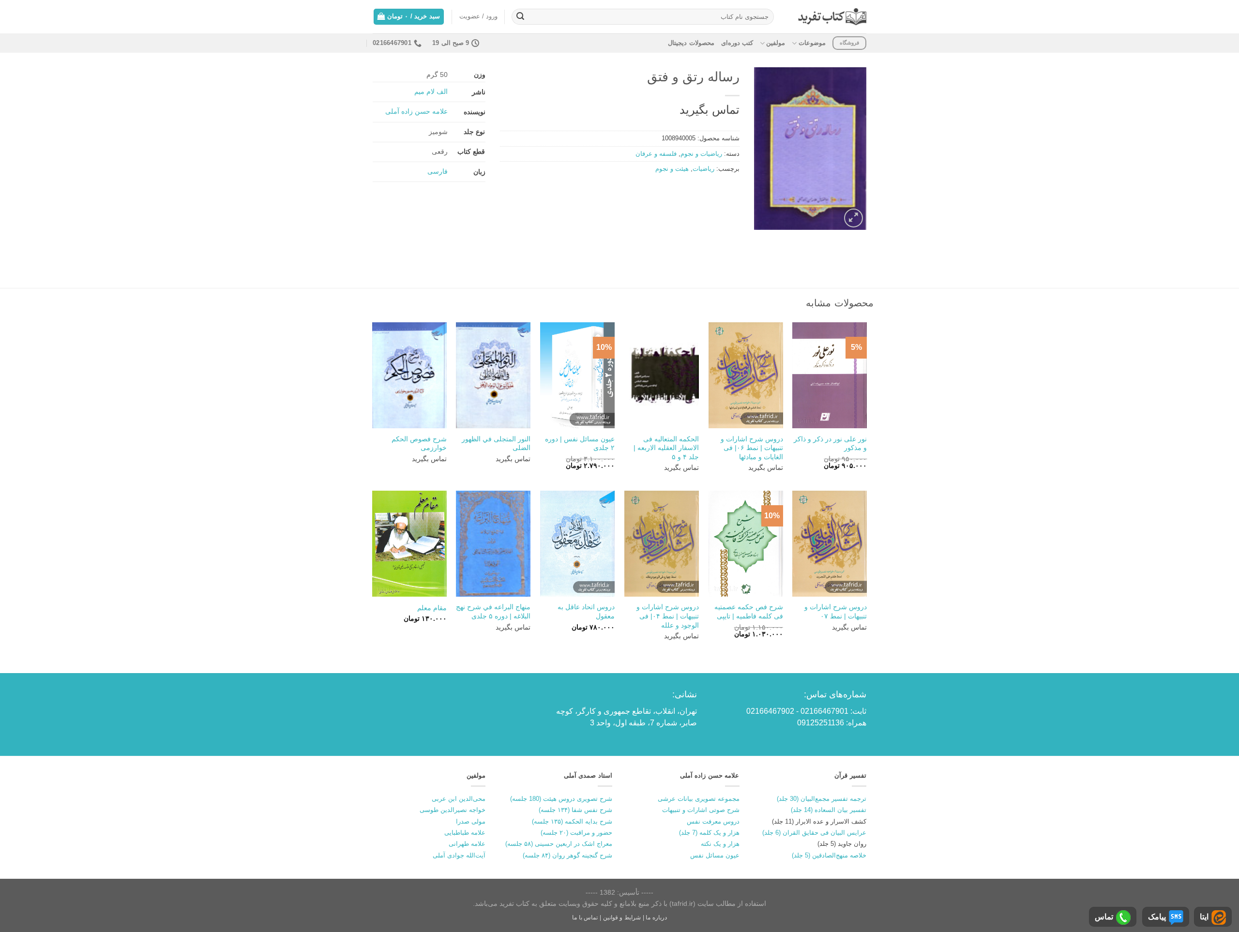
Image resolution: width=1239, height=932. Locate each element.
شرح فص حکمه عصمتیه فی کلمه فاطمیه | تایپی (748, 611)
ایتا (1204, 917)
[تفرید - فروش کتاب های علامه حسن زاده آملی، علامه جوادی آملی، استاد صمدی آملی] (832, 16)
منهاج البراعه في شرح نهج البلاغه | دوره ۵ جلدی (493, 611)
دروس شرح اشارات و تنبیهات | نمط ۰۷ (835, 611)
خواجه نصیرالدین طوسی (452, 809)
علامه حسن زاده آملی (416, 111)
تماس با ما (585, 917)
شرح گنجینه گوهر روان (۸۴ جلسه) (567, 855)
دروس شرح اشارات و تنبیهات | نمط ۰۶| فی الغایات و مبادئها (752, 448)
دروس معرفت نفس (713, 821)
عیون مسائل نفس (715, 855)
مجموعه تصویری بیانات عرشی (699, 798)
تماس (1104, 917)
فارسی (437, 171)
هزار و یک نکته (720, 843)
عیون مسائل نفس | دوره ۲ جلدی (580, 443)
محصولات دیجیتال (691, 42)
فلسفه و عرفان (656, 153)
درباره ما (656, 917)
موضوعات (812, 42)
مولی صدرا (470, 821)
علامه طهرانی (467, 843)
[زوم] (853, 218)
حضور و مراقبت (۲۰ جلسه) (576, 832)
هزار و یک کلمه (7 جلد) (709, 832)
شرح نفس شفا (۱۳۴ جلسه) (575, 809)
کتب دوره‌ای (737, 42)
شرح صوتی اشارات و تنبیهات (701, 809)
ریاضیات (703, 168)
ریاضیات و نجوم (701, 153)
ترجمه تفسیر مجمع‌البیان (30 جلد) (821, 798)
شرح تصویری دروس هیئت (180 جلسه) (561, 798)
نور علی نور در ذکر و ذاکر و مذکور (830, 443)
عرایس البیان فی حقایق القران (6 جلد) (814, 832)
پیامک (1157, 917)
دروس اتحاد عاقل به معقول (586, 611)
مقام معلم (432, 608)
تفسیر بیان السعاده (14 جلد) (828, 809)
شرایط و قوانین (622, 917)
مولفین (775, 42)
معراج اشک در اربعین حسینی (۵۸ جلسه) (558, 843)
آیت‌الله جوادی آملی (459, 855)
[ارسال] (520, 17)
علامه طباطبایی (464, 832)
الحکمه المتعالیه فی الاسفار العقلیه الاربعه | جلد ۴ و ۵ (666, 448)
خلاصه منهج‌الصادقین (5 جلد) (829, 855)
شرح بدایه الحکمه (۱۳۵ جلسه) (572, 821)
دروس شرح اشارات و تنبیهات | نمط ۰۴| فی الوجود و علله (667, 616)
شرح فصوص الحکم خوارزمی (419, 443)
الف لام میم (431, 91)
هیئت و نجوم (672, 168)
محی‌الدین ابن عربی (458, 798)
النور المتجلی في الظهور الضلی (496, 443)
